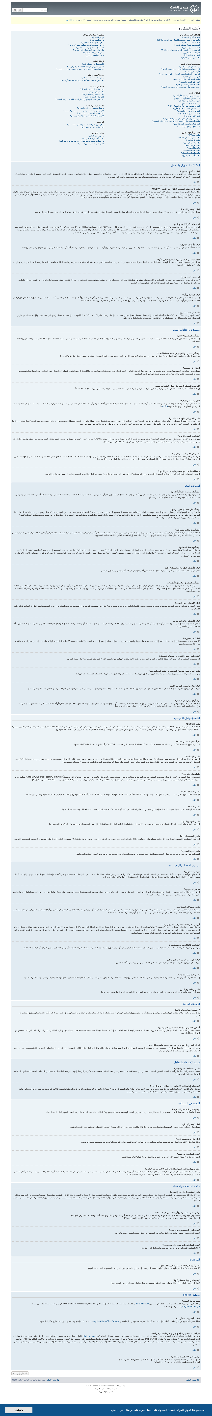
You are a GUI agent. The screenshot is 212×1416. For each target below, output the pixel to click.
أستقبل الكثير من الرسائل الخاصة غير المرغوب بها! (85, 66)
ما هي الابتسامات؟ (193, 140)
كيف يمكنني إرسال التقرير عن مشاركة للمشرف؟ (181, 119)
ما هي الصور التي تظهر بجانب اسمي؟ (186, 79)
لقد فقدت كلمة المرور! (191, 53)
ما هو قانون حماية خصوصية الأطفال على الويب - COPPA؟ (178, 40)
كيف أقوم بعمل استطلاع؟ (190, 103)
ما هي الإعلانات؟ (193, 148)
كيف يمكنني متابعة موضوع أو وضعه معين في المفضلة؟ (83, 111)
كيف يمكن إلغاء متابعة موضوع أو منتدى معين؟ (87, 116)
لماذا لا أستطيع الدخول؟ (191, 48)
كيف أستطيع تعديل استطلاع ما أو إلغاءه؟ (185, 108)
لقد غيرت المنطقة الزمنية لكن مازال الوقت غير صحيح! (179, 74)
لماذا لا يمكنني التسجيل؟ (191, 42)
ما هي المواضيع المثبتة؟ (191, 150)
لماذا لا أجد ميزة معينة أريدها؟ (93, 138)
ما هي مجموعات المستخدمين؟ (92, 42)
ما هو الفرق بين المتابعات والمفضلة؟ (90, 108)
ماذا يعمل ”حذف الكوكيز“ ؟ (190, 58)
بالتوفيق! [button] (18, 1410)
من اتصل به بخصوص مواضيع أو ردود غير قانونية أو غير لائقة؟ (81, 141)
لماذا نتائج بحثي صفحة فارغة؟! (93, 94)
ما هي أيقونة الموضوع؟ (191, 156)
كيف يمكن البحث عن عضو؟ (93, 97)
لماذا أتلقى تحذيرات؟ (192, 116)
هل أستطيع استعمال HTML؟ (189, 138)
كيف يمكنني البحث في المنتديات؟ (92, 89)
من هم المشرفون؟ (97, 40)
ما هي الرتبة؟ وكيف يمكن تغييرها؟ (187, 84)
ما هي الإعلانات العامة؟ (191, 145)
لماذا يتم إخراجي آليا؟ (192, 55)
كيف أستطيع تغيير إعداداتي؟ (189, 66)
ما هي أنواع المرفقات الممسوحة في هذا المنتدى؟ (85, 125)
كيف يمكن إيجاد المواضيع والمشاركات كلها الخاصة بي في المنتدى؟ (79, 99)
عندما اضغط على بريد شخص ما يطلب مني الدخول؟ (180, 87)
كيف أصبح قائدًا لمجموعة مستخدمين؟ (90, 48)
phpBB (165, 406)
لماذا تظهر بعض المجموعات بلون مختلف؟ (88, 50)
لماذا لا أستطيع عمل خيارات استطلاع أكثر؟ (184, 106)
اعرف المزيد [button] (117, 1410)
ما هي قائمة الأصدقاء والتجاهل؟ (92, 78)
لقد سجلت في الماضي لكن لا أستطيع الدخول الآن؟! (180, 50)
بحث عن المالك (88, 1336)
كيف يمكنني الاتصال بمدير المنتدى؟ (91, 144)
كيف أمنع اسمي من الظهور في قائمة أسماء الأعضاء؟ (180, 69)
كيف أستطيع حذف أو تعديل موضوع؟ (186, 98)
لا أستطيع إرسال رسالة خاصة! (93, 64)
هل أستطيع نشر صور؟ (191, 143)
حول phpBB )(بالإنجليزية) (189, 1306)
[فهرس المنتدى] (194, 8)
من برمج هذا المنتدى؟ (96, 136)
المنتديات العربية (100, 1389)
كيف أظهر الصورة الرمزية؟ (189, 82)
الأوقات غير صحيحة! (192, 72)
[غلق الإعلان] (13, 19)
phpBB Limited (142, 1304)
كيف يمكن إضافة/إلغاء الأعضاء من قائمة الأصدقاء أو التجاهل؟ (82, 80)
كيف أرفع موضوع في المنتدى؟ (188, 126)
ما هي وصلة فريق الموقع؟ (94, 55)
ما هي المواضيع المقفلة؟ (190, 153)
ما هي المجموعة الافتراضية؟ (93, 53)
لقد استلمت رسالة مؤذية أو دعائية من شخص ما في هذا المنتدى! (80, 69)
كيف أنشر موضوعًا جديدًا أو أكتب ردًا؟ (186, 96)
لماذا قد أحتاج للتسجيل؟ (191, 37)
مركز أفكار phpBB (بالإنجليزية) (106, 1321)
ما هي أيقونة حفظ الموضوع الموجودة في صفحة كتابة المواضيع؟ (176, 121)
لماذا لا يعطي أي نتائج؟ (95, 92)
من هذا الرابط (71, 20)
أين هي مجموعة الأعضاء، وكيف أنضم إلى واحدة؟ (86, 45)
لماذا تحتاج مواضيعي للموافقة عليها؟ (186, 124)
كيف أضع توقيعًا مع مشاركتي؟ (189, 101)
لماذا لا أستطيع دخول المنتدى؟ (188, 111)
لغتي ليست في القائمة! (191, 77)
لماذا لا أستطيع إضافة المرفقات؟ (188, 114)
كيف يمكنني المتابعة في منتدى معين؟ (90, 113)
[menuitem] (53, 1380)
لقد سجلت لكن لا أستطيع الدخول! (187, 45)
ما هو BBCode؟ (194, 135)
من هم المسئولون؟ (97, 37)
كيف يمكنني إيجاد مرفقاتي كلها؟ (92, 127)
